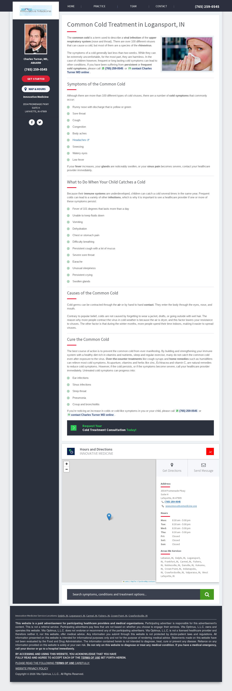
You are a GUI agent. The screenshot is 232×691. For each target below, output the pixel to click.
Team (133, 6)
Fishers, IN (104, 615)
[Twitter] (40, 122)
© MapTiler (133, 581)
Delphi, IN (63, 615)
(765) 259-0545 (207, 6)
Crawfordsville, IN (138, 615)
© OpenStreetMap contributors (146, 581)
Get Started (36, 79)
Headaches (79, 139)
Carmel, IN (91, 615)
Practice (99, 6)
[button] (109, 517)
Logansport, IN (77, 615)
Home (70, 6)
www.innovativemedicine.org (181, 506)
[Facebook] (32, 122)
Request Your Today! (109, 428)
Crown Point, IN (119, 615)
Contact (161, 6)
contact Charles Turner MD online (92, 414)
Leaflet (126, 581)
